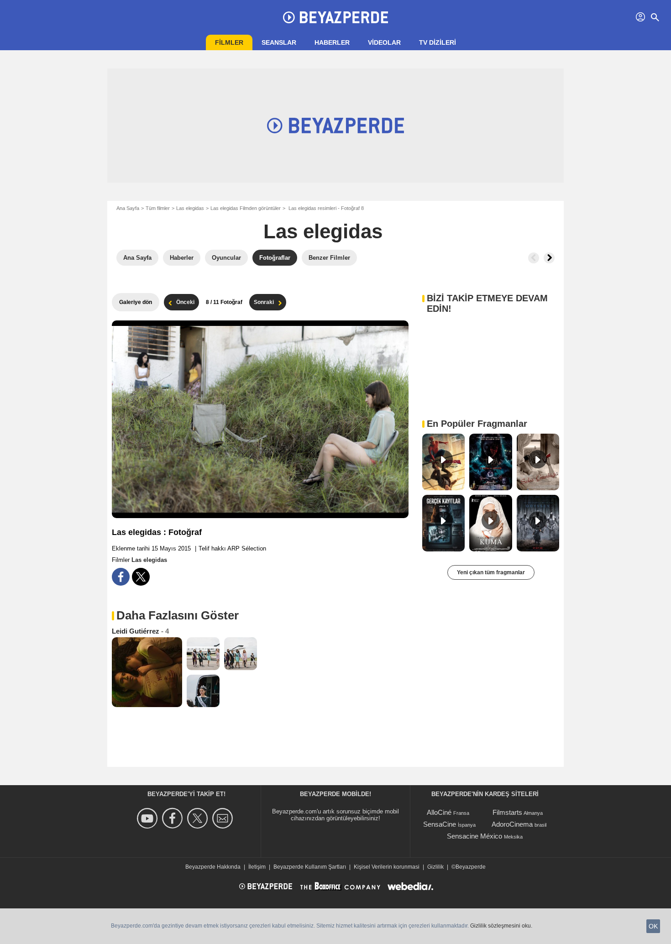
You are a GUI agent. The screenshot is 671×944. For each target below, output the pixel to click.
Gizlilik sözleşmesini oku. (501, 926)
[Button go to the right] (549, 257)
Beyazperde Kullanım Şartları (309, 867)
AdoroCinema (512, 824)
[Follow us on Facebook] (173, 818)
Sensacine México (474, 836)
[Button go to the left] (533, 257)
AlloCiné (439, 812)
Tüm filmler (158, 208)
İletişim (257, 867)
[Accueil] (335, 17)
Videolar (384, 42)
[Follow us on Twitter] (198, 818)
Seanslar (279, 42)
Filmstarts (507, 812)
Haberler (332, 42)
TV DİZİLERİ (437, 42)
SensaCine (439, 824)
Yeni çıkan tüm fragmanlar (491, 572)
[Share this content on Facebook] (121, 577)
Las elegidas (190, 208)
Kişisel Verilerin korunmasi (386, 867)
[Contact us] (224, 818)
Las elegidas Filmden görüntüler (245, 208)
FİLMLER (229, 42)
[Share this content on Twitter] (141, 577)
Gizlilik (435, 867)
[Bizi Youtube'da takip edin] (148, 818)
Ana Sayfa (127, 208)
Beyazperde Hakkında (213, 867)
